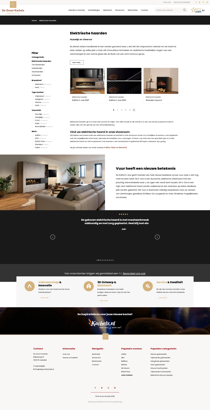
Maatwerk (107, 10)
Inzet (40, 105)
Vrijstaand (43, 96)
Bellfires (124, 361)
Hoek (41, 123)
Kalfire (41, 135)
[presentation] (52, 237)
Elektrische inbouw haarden (162, 375)
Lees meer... (76, 62)
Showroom (119, 10)
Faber (41, 147)
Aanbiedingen (94, 10)
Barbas (124, 364)
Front (41, 120)
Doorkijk (42, 114)
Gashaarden (37, 68)
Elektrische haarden (41, 61)
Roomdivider (44, 126)
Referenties (133, 10)
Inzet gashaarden (158, 364)
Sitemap (91, 402)
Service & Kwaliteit (182, 2)
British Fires (43, 141)
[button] (97, 260)
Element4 (123, 147)
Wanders (41, 144)
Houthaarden (37, 71)
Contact (144, 10)
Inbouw (42, 102)
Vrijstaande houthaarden (161, 371)
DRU (40, 138)
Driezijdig (42, 117)
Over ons (167, 2)
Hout (40, 87)
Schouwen (36, 75)
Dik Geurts (125, 368)
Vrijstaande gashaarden (160, 357)
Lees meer (45, 298)
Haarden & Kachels (76, 10)
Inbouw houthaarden (159, 368)
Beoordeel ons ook (134, 273)
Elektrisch (43, 84)
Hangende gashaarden (160, 361)
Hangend (42, 99)
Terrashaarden (38, 64)
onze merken (127, 375)
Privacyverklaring (115, 402)
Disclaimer (99, 402)
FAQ (106, 402)
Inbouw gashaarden (159, 354)
